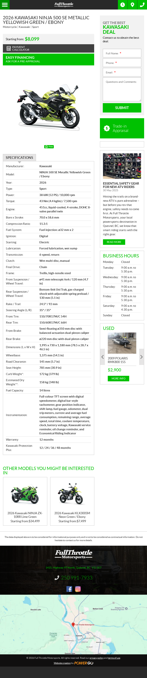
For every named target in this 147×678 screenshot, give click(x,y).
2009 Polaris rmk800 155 (118, 360)
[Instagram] (78, 589)
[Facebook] (69, 589)
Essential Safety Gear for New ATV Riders (121, 185)
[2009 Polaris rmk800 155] (122, 343)
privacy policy (97, 658)
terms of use (114, 658)
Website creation (62, 663)
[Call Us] (142, 5)
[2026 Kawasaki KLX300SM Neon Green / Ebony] (72, 494)
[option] (122, 357)
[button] (102, 357)
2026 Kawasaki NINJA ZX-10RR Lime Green (25, 514)
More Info (118, 378)
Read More (114, 242)
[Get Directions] (132, 5)
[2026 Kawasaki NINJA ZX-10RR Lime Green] (25, 494)
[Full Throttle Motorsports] (64, 5)
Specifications (19, 158)
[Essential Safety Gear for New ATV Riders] (122, 166)
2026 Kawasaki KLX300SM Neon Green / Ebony (72, 514)
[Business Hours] (122, 5)
